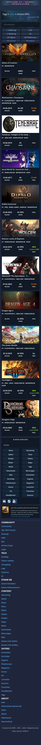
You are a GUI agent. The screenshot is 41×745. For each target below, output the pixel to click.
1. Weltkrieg (11, 30)
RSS (2, 541)
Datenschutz (6, 721)
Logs (3, 568)
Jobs (3, 702)
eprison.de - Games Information (20, 3)
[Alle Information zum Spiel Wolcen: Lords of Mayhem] (20, 228)
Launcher (30, 487)
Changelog (5, 564)
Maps (30, 463)
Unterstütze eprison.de (11, 706)
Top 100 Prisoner (8, 530)
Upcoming (30, 450)
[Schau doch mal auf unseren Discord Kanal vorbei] (4, 501)
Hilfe (3, 538)
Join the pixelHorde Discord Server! (24, 508)
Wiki (11, 475)
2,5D (30, 30)
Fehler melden (7, 560)
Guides (10, 459)
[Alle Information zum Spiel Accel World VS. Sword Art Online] (20, 159)
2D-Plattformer (30, 37)
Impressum (6, 718)
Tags (30, 467)
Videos (30, 459)
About (4, 714)
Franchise (30, 491)
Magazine (30, 483)
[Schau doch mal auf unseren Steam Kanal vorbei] (9, 501)
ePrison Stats (7, 545)
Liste (12, 14)
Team (3, 710)
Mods (11, 467)
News (11, 450)
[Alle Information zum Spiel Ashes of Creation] (20, 52)
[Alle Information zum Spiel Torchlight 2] (20, 369)
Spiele (10, 455)
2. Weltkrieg (11, 34)
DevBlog (4, 557)
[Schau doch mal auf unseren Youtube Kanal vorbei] (15, 501)
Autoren (30, 495)
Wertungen (30, 471)
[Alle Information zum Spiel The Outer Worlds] (20, 335)
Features (5, 572)
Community (6, 526)
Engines (30, 479)
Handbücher (11, 495)
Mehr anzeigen (21, 440)
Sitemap (5, 534)
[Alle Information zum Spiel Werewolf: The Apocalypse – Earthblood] (20, 265)
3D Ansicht (11, 41)
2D (30, 34)
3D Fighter (30, 41)
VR (11, 491)
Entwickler (30, 475)
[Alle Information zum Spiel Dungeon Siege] (20, 409)
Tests (30, 455)
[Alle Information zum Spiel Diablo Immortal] (20, 193)
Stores (10, 487)
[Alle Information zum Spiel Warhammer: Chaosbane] (20, 87)
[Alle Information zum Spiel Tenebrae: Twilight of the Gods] (20, 124)
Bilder (10, 463)
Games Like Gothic (9, 641)
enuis (36, 728)
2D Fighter (11, 37)
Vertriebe (10, 479)
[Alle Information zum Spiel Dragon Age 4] (20, 300)
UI (2, 576)
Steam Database (8, 583)
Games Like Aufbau (9, 645)
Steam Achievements (10, 587)
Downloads (10, 471)
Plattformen (11, 483)
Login (3, 549)
